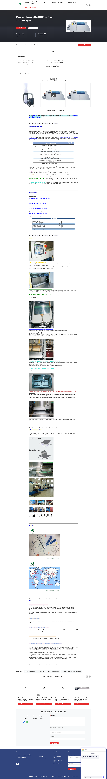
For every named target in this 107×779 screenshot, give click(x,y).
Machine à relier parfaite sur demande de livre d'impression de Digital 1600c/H (25, 699)
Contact (40, 761)
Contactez (54, 743)
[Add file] (82, 777)
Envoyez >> (72, 769)
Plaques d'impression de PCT (58, 757)
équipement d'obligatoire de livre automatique (72, 671)
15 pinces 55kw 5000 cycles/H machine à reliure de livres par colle (44, 699)
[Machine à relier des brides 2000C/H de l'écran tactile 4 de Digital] (78, 26)
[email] (24, 722)
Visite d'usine (41, 756)
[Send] (104, 777)
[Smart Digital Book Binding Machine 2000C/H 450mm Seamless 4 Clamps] (86, 95)
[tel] (30, 722)
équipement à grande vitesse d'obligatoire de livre (49, 671)
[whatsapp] (27, 722)
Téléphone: (53, 736)
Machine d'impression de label (58, 761)
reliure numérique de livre (30, 671)
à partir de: (53, 730)
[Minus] (104, 749)
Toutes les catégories (57, 763)
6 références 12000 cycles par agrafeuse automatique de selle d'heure (63, 699)
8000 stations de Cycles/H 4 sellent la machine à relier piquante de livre (81, 699)
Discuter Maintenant (21, 27)
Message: (53, 715)
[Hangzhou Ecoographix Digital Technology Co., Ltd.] (20, 4)
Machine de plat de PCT (57, 754)
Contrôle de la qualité (42, 758)
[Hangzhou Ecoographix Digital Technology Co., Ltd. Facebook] (17, 764)
